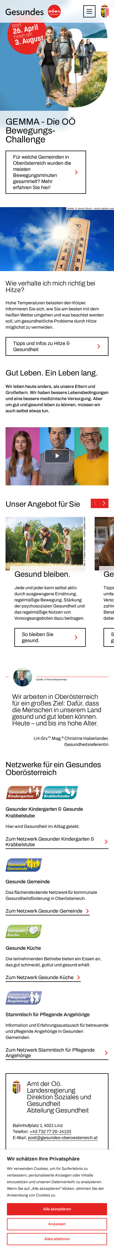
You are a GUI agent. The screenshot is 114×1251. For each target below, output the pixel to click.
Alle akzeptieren (57, 1209)
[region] (57, 1200)
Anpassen (57, 1224)
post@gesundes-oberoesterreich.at (63, 1137)
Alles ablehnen (57, 1239)
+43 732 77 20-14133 (50, 1131)
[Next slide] (104, 503)
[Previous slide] (95, 503)
